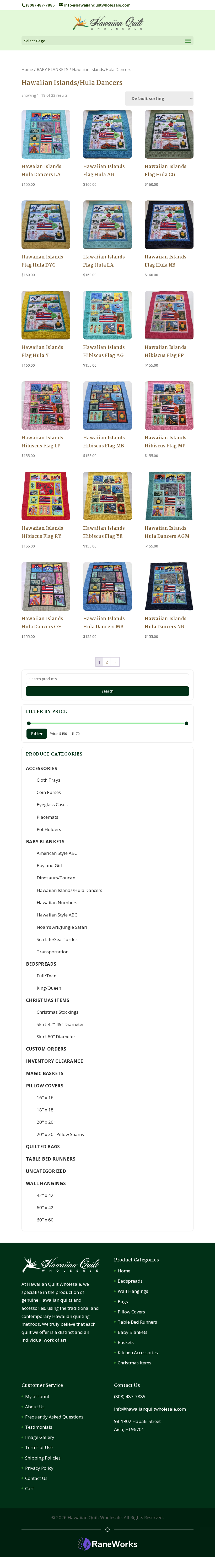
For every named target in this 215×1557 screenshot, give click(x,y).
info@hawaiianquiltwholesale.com (150, 1409)
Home (27, 69)
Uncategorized (46, 1171)
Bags (123, 1302)
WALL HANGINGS (46, 1183)
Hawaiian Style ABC (57, 915)
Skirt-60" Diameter (56, 1037)
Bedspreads (130, 1281)
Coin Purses (49, 792)
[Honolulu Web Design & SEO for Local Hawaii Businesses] (107, 1549)
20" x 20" (46, 1122)
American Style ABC (57, 853)
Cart (29, 1488)
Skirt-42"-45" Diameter (60, 1024)
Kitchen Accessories (138, 1353)
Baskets (126, 1342)
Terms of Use (39, 1447)
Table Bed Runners (51, 1159)
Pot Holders (49, 829)
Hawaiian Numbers (57, 902)
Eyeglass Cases (52, 804)
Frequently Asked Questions (54, 1417)
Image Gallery (39, 1437)
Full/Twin (46, 976)
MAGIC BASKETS (44, 1073)
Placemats (47, 817)
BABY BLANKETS (52, 69)
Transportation (52, 952)
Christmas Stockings (57, 1012)
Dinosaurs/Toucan (56, 878)
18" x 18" (46, 1110)
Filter (37, 734)
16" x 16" (46, 1097)
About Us (35, 1407)
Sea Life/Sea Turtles (57, 939)
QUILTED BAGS (43, 1147)
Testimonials (38, 1427)
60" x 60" (46, 1220)
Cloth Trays (48, 780)
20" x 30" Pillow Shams (60, 1134)
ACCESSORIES (41, 768)
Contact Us (36, 1478)
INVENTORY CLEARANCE (54, 1061)
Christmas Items (134, 1363)
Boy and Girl (49, 865)
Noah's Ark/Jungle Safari (62, 927)
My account (37, 1396)
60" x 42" (46, 1207)
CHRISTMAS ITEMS (47, 1000)
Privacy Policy (39, 1468)
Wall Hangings (133, 1291)
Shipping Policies (43, 1458)
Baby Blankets (132, 1332)
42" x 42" (46, 1195)
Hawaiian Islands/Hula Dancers (69, 890)
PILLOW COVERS (44, 1086)
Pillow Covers (131, 1312)
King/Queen (49, 988)
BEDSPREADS (41, 964)
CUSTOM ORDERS (46, 1049)
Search (107, 691)
